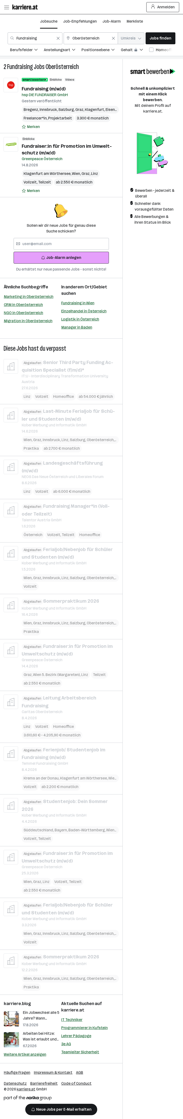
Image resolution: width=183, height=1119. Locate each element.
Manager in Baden (76, 327)
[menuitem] (27, 50)
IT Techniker (71, 1019)
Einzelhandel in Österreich (84, 311)
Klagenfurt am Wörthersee (48, 173)
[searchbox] (61, 244)
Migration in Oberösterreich (28, 321)
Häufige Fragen (17, 1072)
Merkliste (135, 21)
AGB (79, 1072)
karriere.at (72, 1010)
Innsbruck (49, 109)
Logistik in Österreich (80, 319)
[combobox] (35, 38)
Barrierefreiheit (44, 1083)
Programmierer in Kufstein (84, 1027)
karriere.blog (17, 1003)
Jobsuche (48, 21)
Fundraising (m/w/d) (44, 89)
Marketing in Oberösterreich (28, 296)
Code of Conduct (76, 1083)
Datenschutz (15, 1083)
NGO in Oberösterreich (23, 313)
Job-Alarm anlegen (63, 257)
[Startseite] (26, 7)
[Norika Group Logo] (27, 1099)
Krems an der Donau (42, 778)
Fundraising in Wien (77, 303)
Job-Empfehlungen (80, 21)
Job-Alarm (111, 21)
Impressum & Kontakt (53, 1072)
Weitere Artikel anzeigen (25, 1054)
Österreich (33, 534)
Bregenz (32, 109)
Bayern (61, 830)
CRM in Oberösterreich (23, 304)
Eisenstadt (116, 109)
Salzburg (66, 109)
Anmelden (166, 7)
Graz (80, 109)
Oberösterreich (62, 67)
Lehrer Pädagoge (76, 1036)
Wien (76, 173)
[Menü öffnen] (6, 7)
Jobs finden (160, 38)
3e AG (66, 1044)
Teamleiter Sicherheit (80, 1052)
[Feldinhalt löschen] (58, 38)
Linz (94, 173)
